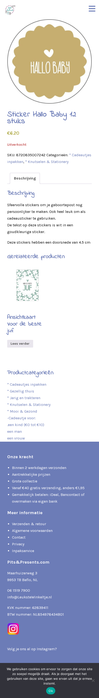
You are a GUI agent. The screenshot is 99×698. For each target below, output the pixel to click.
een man (14, 431)
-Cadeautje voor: (21, 418)
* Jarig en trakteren (23, 398)
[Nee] (93, 680)
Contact (18, 537)
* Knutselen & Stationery (46, 161)
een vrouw (16, 438)
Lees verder (20, 344)
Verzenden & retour (29, 524)
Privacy (18, 544)
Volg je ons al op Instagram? (32, 649)
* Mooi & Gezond (22, 411)
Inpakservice (23, 550)
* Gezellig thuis (20, 391)
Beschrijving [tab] (25, 178)
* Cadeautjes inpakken (26, 384)
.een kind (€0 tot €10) (25, 424)
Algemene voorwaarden (32, 530)
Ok (51, 691)
